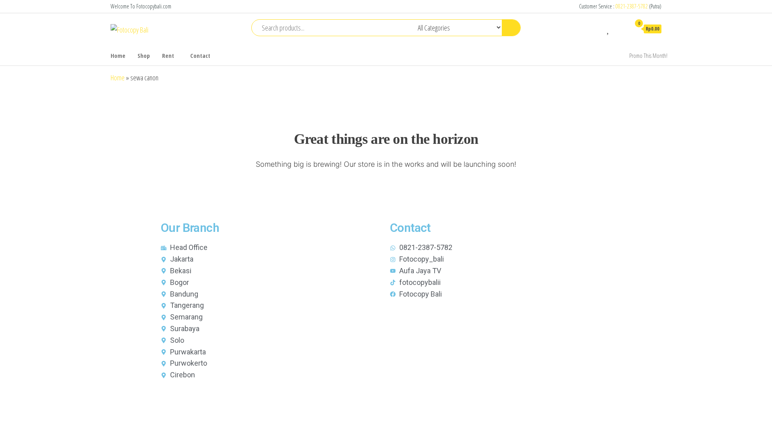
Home (118, 55)
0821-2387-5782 (632, 6)
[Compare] (597, 28)
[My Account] (620, 28)
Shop (144, 55)
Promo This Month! (648, 55)
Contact (200, 55)
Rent (168, 55)
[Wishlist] (608, 28)
